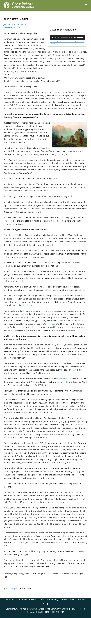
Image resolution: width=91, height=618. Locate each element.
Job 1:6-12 (8, 24)
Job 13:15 (27, 305)
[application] (67, 37)
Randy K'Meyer (11, 589)
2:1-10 (16, 24)
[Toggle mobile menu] (86, 4)
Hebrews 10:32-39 (12, 27)
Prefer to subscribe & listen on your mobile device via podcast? (67, 42)
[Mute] (75, 37)
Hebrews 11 (64, 378)
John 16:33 (50, 324)
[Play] (53, 37)
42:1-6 (23, 24)
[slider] (80, 37)
